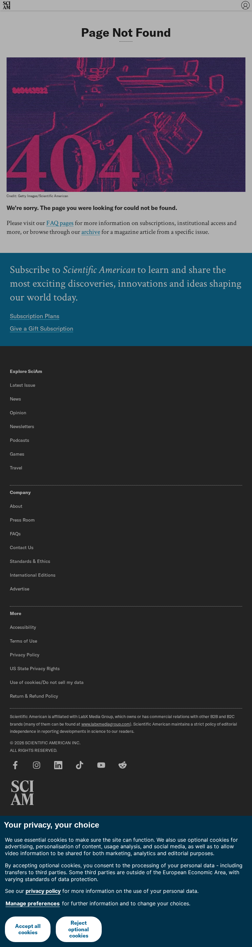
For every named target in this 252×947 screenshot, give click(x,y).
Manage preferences (33, 903)
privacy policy (43, 891)
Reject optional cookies (78, 928)
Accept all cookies (28, 929)
